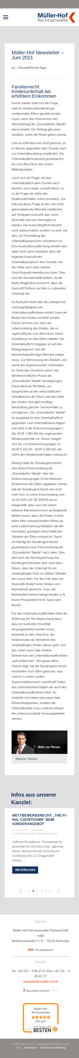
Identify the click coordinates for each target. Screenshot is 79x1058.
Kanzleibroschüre (37, 990)
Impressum (30, 1047)
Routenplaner (44, 950)
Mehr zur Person (47, 747)
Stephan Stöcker (26, 758)
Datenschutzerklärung (52, 1047)
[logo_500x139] (56, 17)
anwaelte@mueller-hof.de (40, 981)
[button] (6, 17)
